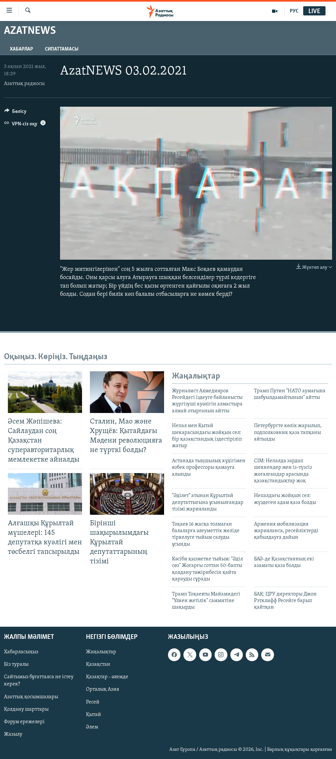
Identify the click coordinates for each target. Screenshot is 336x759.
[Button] (15, 113)
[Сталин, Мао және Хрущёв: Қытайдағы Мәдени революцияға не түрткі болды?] (127, 392)
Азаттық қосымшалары (31, 696)
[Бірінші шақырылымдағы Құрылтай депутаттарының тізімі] (127, 494)
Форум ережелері (24, 721)
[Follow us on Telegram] (236, 654)
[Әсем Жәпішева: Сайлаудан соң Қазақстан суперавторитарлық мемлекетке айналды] (45, 392)
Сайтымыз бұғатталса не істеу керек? (39, 680)
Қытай (93, 714)
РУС (294, 11)
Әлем (92, 726)
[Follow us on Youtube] (205, 654)
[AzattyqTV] (275, 11)
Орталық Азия (102, 689)
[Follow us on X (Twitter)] (189, 654)
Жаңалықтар (101, 652)
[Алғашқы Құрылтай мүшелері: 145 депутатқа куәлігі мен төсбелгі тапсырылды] (45, 494)
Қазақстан (98, 664)
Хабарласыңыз (21, 652)
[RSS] (252, 654)
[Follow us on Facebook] (174, 654)
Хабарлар (21, 49)
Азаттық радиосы (24, 83)
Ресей (92, 702)
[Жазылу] (267, 654)
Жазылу (13, 734)
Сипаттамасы (61, 49)
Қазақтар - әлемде (107, 677)
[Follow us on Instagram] (221, 654)
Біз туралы (16, 664)
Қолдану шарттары (26, 709)
